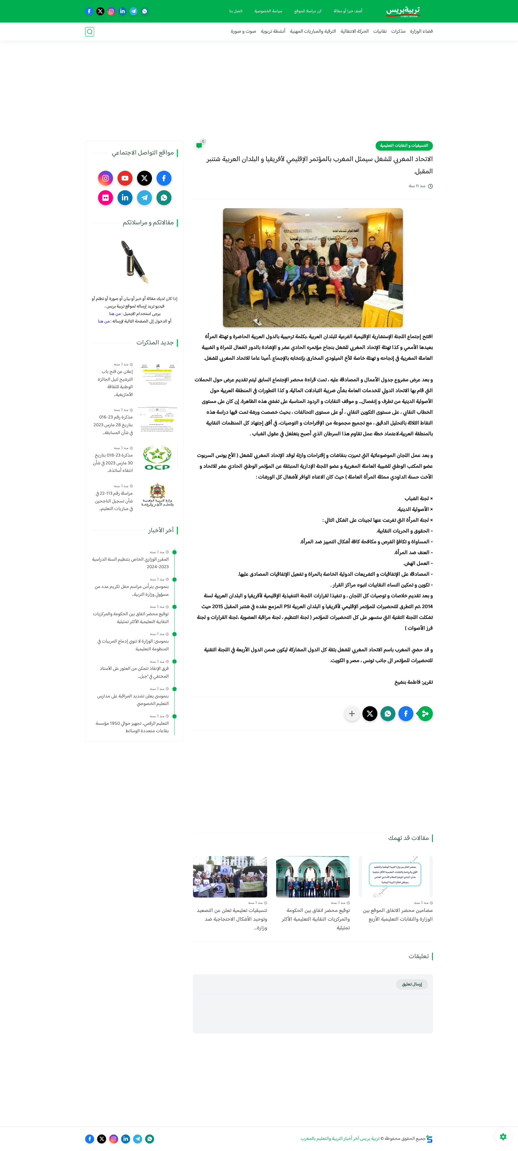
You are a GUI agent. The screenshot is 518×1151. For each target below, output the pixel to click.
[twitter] (100, 11)
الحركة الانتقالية (355, 31)
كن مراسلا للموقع (308, 11)
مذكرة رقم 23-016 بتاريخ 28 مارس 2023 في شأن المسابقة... (113, 425)
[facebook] (89, 11)
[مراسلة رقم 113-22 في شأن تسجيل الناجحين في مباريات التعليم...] (157, 495)
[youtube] (125, 178)
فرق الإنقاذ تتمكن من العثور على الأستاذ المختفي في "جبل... (134, 672)
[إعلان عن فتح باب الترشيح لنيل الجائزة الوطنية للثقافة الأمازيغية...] (157, 373)
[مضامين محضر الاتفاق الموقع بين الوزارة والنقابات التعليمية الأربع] (396, 877)
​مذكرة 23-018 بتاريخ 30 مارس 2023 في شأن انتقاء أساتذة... (113, 463)
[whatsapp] (145, 11)
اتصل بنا (236, 11)
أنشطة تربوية (273, 31)
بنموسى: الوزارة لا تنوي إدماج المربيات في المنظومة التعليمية (133, 645)
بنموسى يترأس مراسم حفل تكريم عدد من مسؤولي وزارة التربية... (132, 590)
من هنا (115, 314)
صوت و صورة (243, 31)
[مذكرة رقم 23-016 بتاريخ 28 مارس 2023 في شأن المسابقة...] (157, 419)
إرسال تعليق (412, 984)
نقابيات (380, 31)
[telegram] (134, 11)
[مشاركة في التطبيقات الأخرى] (351, 713)
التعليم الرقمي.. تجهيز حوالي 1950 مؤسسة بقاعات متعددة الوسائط (132, 727)
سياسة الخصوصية (268, 11)
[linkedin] (122, 11)
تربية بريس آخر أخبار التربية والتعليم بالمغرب (340, 1139)
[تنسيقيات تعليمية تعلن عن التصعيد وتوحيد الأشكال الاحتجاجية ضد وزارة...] (230, 877)
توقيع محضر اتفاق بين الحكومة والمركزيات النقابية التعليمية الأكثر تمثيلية (316, 919)
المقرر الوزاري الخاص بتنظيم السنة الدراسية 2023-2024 (130, 563)
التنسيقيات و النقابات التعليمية (404, 145)
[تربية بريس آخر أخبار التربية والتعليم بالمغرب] (403, 11)
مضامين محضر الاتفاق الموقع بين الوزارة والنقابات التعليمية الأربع (398, 915)
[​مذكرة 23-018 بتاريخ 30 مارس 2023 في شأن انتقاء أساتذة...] (157, 457)
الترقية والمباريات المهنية (313, 31)
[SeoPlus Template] (429, 1139)
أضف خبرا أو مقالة (348, 11)
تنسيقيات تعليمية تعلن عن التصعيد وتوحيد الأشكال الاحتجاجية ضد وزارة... (232, 919)
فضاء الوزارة (421, 31)
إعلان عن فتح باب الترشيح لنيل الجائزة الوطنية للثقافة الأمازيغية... (115, 383)
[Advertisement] (259, 94)
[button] (405, 713)
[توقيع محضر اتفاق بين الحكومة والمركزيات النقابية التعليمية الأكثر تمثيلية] (313, 877)
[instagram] (111, 11)
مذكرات (398, 31)
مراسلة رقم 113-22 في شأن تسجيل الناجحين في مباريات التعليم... (114, 501)
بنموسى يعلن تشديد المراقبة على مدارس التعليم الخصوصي (133, 700)
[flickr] (105, 197)
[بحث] (89, 31)
